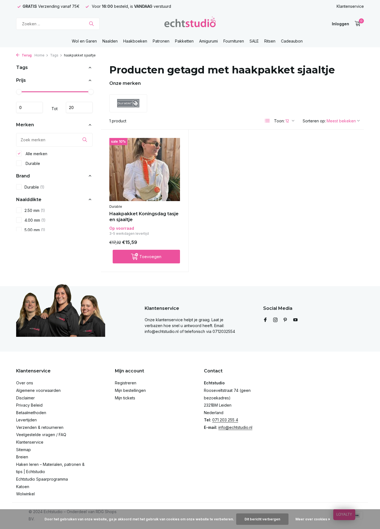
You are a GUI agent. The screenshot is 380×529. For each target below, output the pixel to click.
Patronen (161, 41)
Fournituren (233, 41)
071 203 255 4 (225, 419)
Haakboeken (135, 41)
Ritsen (269, 41)
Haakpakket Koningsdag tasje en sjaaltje (144, 216)
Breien (22, 456)
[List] (267, 120)
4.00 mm (35, 220)
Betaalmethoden (31, 412)
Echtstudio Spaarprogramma (42, 479)
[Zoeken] (91, 23)
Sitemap (23, 449)
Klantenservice (350, 6)
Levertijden (26, 419)
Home (39, 55)
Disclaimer (25, 397)
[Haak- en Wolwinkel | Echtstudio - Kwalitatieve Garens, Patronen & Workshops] (189, 24)
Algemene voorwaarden (38, 390)
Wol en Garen (84, 41)
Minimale (29, 107)
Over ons (24, 382)
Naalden (110, 41)
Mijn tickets (125, 397)
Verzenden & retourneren (39, 427)
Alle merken (35, 153)
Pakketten (184, 41)
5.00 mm (34, 230)
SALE (254, 41)
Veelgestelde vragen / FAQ (41, 434)
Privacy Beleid (29, 405)
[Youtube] (295, 320)
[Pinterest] (285, 320)
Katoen (22, 486)
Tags (54, 55)
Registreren (125, 382)
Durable (32, 163)
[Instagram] (275, 320)
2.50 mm (34, 210)
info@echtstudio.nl (235, 427)
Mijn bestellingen (130, 390)
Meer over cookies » (312, 519)
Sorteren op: (314, 120)
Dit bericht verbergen (262, 519)
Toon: (279, 120)
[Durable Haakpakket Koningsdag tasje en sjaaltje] (144, 169)
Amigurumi (208, 41)
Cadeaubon (292, 41)
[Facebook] (265, 320)
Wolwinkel (25, 493)
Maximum (79, 107)
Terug (26, 55)
